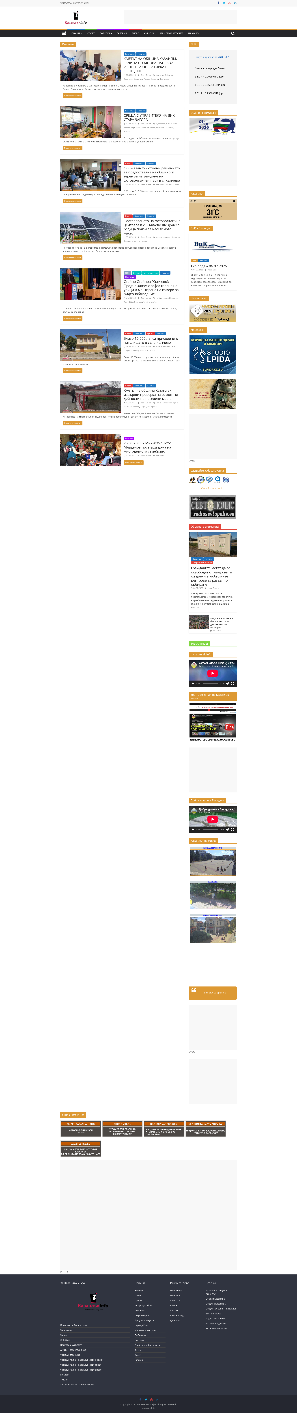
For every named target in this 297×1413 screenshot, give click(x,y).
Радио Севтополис (215, 1318)
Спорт (91, 33)
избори (164, 298)
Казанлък (129, 54)
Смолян (174, 1310)
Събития (149, 33)
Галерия (122, 33)
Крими (150, 333)
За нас (63, 1334)
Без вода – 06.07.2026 (209, 266)
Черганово (164, 79)
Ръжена (154, 79)
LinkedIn (64, 1374)
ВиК (194, 260)
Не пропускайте (143, 1305)
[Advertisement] (180, 17)
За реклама (66, 1330)
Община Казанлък (164, 127)
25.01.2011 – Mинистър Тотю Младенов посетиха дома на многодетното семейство (148, 447)
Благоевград (176, 1315)
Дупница (175, 1320)
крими (159, 346)
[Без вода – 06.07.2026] (213, 235)
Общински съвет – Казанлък (221, 1308)
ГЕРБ (127, 273)
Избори (136, 273)
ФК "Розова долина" (216, 1323)
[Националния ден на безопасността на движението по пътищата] (199, 616)
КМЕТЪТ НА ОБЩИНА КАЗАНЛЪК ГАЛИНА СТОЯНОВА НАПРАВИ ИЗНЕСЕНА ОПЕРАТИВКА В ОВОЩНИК (150, 64)
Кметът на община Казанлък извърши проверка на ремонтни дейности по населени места (151, 394)
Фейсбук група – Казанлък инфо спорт (80, 1364)
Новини (75, 33)
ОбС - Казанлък (172, 184)
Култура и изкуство (145, 1320)
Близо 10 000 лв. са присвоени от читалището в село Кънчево (152, 340)
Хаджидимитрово (148, 406)
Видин (173, 1305)
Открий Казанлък (215, 1298)
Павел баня (176, 1290)
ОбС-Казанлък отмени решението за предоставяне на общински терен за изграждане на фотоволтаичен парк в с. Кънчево (152, 174)
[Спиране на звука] (227, 683)
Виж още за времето (215, 992)
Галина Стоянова (164, 402)
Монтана (175, 1295)
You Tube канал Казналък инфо (77, 1384)
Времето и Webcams (171, 33)
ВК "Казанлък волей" (217, 1328)
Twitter (64, 1379)
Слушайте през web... (212, 488)
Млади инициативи (145, 1330)
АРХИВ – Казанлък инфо (73, 1349)
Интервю (139, 1340)
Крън (175, 402)
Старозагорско (142, 1315)
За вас (138, 1350)
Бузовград (160, 123)
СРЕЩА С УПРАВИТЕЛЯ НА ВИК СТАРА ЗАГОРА (149, 117)
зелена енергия (163, 237)
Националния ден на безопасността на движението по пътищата (221, 623)
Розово (147, 79)
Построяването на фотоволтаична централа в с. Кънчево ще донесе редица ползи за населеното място (152, 226)
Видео (135, 33)
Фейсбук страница (70, 1354)
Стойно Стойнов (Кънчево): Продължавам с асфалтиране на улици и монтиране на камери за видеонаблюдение (151, 287)
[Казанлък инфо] (63, 33)
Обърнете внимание (202, 562)
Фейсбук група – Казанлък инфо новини (81, 1359)
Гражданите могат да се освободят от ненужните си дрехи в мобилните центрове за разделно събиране (211, 576)
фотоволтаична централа (135, 241)
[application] (213, 673)
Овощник (138, 79)
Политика (106, 33)
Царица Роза (141, 1325)
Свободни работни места (148, 1345)
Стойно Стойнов (151, 302)
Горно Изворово (138, 127)
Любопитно (141, 1335)
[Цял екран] (232, 683)
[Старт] (192, 683)
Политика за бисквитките (73, 1325)
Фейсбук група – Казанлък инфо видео (80, 1369)
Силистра (175, 1300)
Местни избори (151, 273)
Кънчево (160, 75)
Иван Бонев (146, 75)
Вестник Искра (214, 1313)
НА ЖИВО (193, 33)
